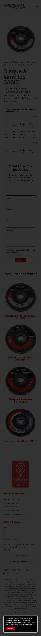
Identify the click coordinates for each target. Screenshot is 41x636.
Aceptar (10, 629)
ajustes (32, 624)
